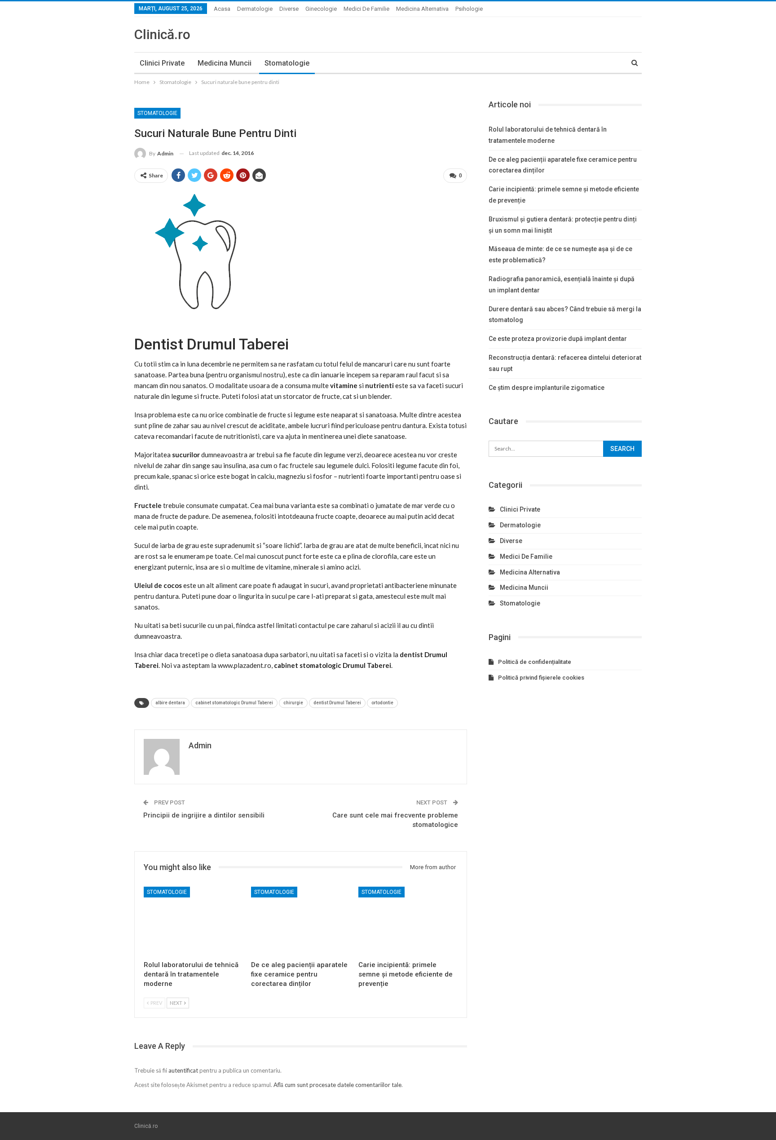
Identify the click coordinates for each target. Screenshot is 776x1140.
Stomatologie (287, 63)
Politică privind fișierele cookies (541, 677)
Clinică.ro (162, 34)
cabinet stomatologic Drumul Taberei (234, 702)
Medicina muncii (224, 63)
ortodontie (382, 702)
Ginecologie (321, 8)
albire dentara (170, 702)
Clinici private (162, 63)
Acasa (222, 8)
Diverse (289, 8)
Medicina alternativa (422, 8)
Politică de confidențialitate (534, 661)
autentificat (183, 1070)
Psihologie (469, 8)
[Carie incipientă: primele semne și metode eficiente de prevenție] (408, 921)
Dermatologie (255, 8)
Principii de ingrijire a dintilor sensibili (204, 815)
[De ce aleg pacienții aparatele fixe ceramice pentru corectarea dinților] (300, 921)
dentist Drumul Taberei (337, 702)
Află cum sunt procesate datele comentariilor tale (337, 1084)
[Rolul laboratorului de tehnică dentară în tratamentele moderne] (193, 921)
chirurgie (293, 702)
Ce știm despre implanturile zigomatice (546, 387)
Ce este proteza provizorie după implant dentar (558, 338)
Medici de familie (366, 8)
